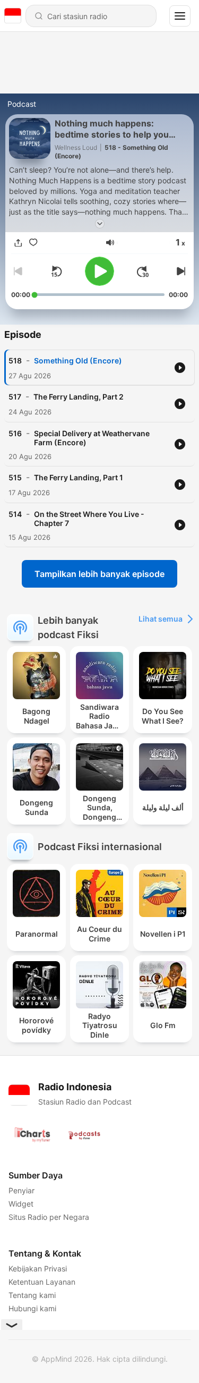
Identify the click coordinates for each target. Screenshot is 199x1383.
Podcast (21, 103)
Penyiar (21, 1190)
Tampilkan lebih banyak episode (99, 574)
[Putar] (99, 271)
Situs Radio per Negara (48, 1216)
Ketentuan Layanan (41, 1281)
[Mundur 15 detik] (56, 271)
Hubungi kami (32, 1308)
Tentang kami (32, 1295)
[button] (110, 243)
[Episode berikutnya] (179, 271)
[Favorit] (33, 242)
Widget (20, 1203)
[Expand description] (100, 223)
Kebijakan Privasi (37, 1268)
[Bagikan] (18, 242)
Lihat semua (161, 618)
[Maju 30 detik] (142, 271)
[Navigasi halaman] (180, 16)
